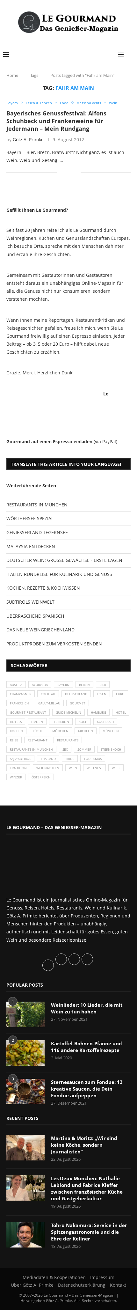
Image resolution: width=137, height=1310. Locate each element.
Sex (65, 749)
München (60, 731)
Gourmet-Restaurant (28, 712)
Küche (37, 731)
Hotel (121, 712)
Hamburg (98, 712)
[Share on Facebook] (66, 172)
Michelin (85, 731)
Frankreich (19, 703)
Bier (102, 684)
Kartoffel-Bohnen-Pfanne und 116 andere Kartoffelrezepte (86, 1046)
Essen (101, 694)
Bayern (63, 684)
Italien (37, 721)
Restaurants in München (31, 749)
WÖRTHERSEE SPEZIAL (30, 518)
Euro (120, 694)
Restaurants (67, 740)
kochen (16, 731)
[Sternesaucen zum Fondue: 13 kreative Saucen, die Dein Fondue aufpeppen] (25, 1091)
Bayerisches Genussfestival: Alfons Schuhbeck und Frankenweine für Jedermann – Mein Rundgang (56, 121)
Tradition (18, 768)
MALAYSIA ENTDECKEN (30, 546)
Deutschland (76, 694)
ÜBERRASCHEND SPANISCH (35, 616)
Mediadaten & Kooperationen (54, 1277)
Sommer (84, 749)
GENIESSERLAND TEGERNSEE (37, 532)
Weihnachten (47, 768)
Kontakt (118, 1285)
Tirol (69, 758)
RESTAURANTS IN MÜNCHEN (37, 505)
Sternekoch (111, 749)
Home (12, 75)
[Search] (130, 54)
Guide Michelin (68, 712)
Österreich (41, 777)
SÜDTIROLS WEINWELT (30, 602)
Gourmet (77, 703)
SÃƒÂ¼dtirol (20, 758)
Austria (16, 684)
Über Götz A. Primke (32, 1285)
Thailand (48, 758)
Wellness (94, 768)
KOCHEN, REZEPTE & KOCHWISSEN (43, 588)
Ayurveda (40, 684)
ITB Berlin (61, 721)
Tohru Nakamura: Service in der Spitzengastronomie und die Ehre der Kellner (89, 1232)
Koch (83, 721)
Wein (73, 768)
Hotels (16, 721)
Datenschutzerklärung (81, 1285)
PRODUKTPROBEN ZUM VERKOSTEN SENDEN (54, 644)
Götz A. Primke (28, 139)
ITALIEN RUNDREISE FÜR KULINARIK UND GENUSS (59, 574)
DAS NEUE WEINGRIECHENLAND (40, 630)
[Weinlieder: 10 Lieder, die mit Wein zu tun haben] (25, 1014)
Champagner (20, 694)
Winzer (16, 777)
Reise (14, 740)
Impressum (102, 1277)
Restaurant (37, 740)
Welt (116, 768)
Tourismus (93, 758)
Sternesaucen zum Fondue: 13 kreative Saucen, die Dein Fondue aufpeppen (87, 1089)
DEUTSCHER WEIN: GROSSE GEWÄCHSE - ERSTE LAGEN (64, 560)
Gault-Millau (49, 703)
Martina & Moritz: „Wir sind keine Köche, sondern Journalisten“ (84, 1145)
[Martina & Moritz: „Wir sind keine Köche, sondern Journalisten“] (25, 1147)
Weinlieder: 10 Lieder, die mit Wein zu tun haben (87, 1008)
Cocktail (48, 694)
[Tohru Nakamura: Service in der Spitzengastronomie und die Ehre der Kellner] (25, 1234)
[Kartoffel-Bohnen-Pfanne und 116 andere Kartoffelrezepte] (25, 1053)
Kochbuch (105, 721)
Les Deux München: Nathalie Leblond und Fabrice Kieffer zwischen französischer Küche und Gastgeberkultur (87, 1188)
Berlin (84, 684)
